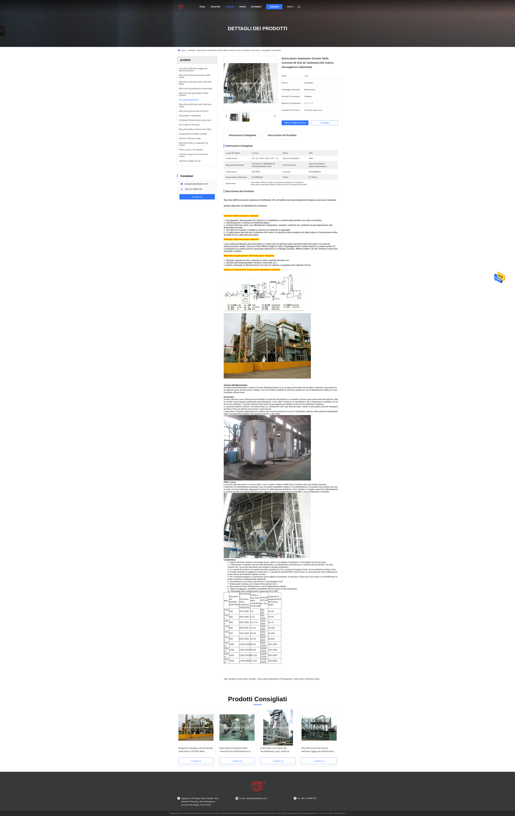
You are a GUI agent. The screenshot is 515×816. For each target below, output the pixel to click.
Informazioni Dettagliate (242, 135)
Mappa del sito (176, 813)
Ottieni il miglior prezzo (295, 123)
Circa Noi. (216, 6)
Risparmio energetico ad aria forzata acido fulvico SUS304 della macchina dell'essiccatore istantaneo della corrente (195, 750)
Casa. (202, 6)
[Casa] (181, 7)
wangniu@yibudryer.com (196, 184)
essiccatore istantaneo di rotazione (274, 679)
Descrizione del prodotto (282, 135)
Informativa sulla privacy (194, 813)
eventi (242, 6)
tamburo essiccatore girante (242, 679)
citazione (274, 6)
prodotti (230, 6)
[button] (182, 734)
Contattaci (256, 6)
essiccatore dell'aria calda (306, 679)
